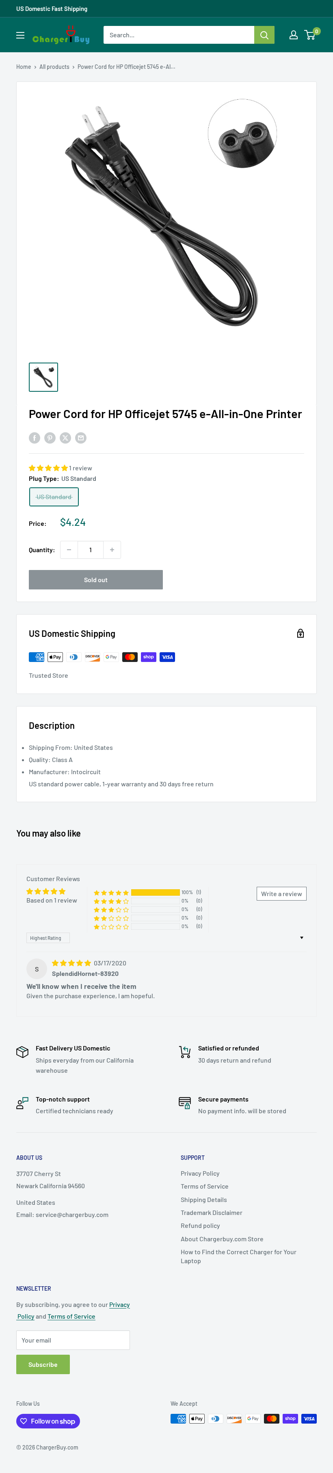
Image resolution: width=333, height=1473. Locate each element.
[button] (49, 468)
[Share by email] (80, 437)
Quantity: (42, 549)
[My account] (294, 34)
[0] (310, 35)
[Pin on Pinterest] (50, 437)
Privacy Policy (200, 1173)
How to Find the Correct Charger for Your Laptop (238, 1256)
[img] (72, 963)
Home (23, 66)
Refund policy (200, 1225)
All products (54, 66)
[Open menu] (20, 35)
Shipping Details (204, 1199)
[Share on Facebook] (34, 437)
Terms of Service (205, 1186)
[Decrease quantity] (69, 549)
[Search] (264, 35)
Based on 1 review (51, 900)
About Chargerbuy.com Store (222, 1238)
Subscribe (43, 1364)
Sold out (96, 579)
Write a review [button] (281, 893)
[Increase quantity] (112, 549)
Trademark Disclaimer (211, 1212)
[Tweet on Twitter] (65, 437)
